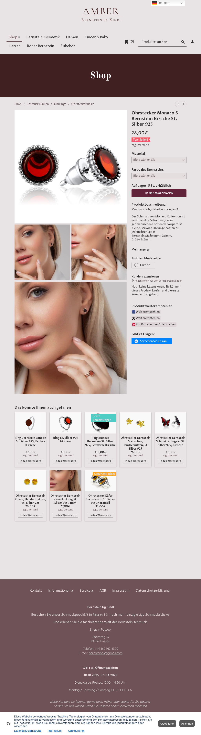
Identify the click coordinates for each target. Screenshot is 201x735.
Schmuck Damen (38, 104)
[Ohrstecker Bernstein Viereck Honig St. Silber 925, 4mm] (65, 480)
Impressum (55, 730)
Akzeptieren (167, 723)
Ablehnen (187, 723)
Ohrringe (60, 104)
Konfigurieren (76, 730)
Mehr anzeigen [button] (141, 249)
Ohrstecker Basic (82, 104)
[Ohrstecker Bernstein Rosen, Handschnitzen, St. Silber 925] (30, 480)
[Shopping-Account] (192, 41)
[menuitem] (178, 104)
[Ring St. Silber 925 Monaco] (65, 422)
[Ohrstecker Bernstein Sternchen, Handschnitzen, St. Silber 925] (135, 422)
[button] (143, 265)
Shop (18, 104)
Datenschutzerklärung (27, 730)
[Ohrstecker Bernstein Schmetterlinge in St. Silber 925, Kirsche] (170, 422)
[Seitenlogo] (100, 14)
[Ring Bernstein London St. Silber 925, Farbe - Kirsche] (30, 422)
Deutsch (163, 3)
